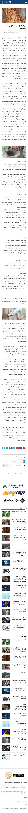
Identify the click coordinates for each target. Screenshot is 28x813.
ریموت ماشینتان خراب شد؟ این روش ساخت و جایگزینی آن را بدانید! (19, 537)
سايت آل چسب (12, 71)
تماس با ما (12, 802)
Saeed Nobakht (17, 810)
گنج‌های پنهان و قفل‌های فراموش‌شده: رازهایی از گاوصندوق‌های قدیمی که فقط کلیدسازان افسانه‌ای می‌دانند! (19, 579)
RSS (26, 804)
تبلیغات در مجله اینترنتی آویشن (20, 802)
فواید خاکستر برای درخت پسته (19, 511)
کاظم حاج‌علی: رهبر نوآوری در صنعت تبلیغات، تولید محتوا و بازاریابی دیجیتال (19, 603)
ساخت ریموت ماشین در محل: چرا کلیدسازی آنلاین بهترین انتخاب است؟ (18, 619)
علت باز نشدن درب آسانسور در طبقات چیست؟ (19, 610)
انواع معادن (23, 544)
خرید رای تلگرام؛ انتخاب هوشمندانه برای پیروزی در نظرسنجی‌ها (20, 595)
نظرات (5, 31)
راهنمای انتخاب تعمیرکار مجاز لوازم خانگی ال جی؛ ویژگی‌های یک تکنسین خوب (18, 521)
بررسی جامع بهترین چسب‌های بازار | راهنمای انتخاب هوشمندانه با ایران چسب (18, 553)
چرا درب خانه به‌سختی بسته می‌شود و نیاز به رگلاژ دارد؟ (20, 528)
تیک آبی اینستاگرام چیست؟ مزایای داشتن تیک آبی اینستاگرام (18, 561)
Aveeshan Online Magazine (11, 809)
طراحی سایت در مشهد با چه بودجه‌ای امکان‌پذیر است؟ (19, 626)
